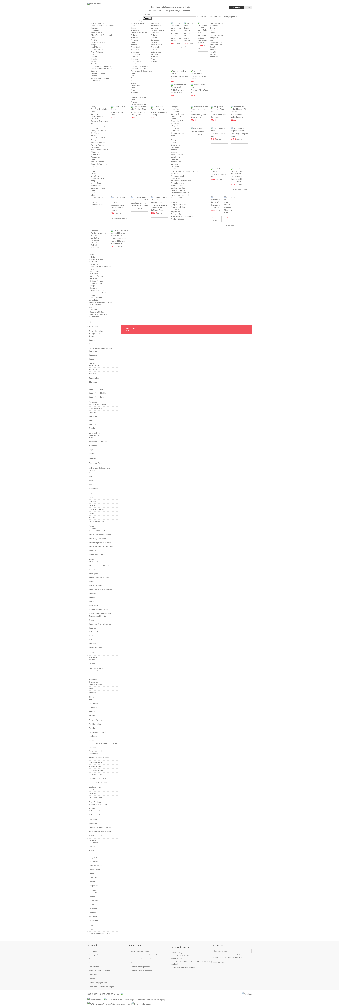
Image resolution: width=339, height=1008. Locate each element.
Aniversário (95, 247)
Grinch (173, 119)
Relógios (174, 202)
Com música (155, 47)
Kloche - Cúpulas (177, 219)
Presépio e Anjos (177, 183)
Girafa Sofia (135, 50)
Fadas (133, 42)
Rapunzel (92, 628)
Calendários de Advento (180, 193)
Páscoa (94, 236)
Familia (133, 73)
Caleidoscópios (176, 157)
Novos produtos (95, 955)
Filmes (93, 140)
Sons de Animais (177, 133)
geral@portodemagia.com (187, 967)
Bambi (93, 159)
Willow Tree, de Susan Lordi (101, 35)
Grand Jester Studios (99, 138)
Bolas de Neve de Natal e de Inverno (185, 171)
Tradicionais (175, 131)
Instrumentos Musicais (98, 404)
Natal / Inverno (96, 47)
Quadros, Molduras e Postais (182, 214)
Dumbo (93, 171)
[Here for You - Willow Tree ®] (199, 72)
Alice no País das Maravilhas (100, 566)
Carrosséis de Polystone (98, 389)
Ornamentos (135, 95)
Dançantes (155, 40)
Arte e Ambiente (97, 52)
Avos (133, 81)
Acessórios (135, 30)
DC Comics (175, 112)
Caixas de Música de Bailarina (102, 26)
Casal (133, 88)
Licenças (94, 57)
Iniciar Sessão (246, 12)
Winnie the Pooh (95, 648)
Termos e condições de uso (101, 69)
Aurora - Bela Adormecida (99, 578)
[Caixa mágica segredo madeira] (239, 129)
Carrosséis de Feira (138, 69)
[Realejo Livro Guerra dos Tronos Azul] (219, 109)
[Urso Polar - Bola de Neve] (219, 170)
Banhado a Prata (95, 463)
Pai (132, 78)
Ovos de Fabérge (157, 30)
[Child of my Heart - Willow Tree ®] (179, 86)
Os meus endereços (138, 963)
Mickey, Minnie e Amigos (98, 610)
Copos (93, 200)
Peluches (174, 159)
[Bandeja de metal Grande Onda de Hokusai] (119, 200)
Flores (133, 100)
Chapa (173, 140)
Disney (93, 38)
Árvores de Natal (177, 176)
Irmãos (133, 83)
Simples (134, 28)
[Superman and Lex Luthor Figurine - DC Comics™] (239, 109)
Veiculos (174, 152)
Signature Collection (138, 97)
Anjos (153, 59)
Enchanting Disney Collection (100, 543)
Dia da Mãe (95, 238)
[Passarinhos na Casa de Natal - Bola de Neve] (203, 28)
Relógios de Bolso (178, 207)
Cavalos (154, 50)
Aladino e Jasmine (98, 143)
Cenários (92, 675)
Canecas (94, 202)
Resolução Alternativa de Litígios (101, 987)
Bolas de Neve (96, 33)
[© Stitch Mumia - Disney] (119, 108)
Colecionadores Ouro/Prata (101, 66)
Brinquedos (95, 45)
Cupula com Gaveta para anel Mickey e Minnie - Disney (118, 241)
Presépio (134, 92)
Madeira (154, 42)
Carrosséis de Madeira (139, 66)
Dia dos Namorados (98, 233)
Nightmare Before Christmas (100, 624)
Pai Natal (174, 174)
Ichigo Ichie (175, 126)
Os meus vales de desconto (141, 971)
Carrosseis (175, 147)
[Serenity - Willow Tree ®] (179, 72)
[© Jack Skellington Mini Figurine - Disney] (139, 108)
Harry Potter (175, 109)
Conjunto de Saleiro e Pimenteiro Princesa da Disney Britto (159, 207)
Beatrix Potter (176, 116)
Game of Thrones (177, 114)
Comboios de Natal (178, 188)
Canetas (92, 847)
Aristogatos (95, 152)
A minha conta (135, 945)
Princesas (135, 40)
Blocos (91, 851)
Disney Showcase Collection (100, 535)
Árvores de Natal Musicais (181, 181)
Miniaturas (95, 30)
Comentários (95, 81)
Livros (133, 26)
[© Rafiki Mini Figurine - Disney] (159, 108)
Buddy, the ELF (177, 121)
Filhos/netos (135, 85)
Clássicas (134, 57)
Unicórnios (135, 52)
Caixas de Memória (138, 104)
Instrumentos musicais (97, 732)
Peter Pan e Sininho (96, 640)
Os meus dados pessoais (140, 967)
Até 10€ (94, 61)
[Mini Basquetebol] (199, 128)
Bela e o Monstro (97, 162)
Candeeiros (175, 209)
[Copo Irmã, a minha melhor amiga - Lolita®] (139, 198)
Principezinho (136, 54)
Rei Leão (92, 636)
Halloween (95, 243)
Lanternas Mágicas (98, 42)
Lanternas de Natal (178, 190)
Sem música (155, 64)
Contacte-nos (94, 967)
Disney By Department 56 (99, 539)
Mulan (93, 193)
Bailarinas (134, 38)
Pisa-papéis (93, 843)
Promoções (93, 951)
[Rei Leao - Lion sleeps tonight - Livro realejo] (176, 27)
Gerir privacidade (217, 962)
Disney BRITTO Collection (99, 531)
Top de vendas (94, 959)
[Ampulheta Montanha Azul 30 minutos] (229, 201)
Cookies (94, 76)
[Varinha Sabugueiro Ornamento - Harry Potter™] (199, 109)
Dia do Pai (95, 240)
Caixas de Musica (97, 21)
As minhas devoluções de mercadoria (145, 955)
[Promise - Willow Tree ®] (199, 86)
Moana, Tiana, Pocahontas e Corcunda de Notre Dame (100, 615)
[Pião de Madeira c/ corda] (219, 129)
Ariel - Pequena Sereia (99, 150)
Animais (134, 45)
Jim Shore (95, 40)
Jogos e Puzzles (177, 155)
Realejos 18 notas (97, 23)
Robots (173, 143)
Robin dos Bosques (96, 632)
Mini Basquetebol (197, 131)
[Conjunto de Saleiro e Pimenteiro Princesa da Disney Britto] (159, 200)
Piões (173, 135)
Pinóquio (174, 138)
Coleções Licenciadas (99, 109)
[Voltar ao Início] (88, 322)
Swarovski (155, 33)
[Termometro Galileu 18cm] (216, 199)
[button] (138, 21)
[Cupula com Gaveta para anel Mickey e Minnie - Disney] (119, 233)
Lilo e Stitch (95, 176)
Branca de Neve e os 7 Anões (100, 590)
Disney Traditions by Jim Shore (101, 547)
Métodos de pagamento (100, 78)
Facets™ (94, 135)
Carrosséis (95, 28)
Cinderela (94, 169)
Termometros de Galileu (180, 200)
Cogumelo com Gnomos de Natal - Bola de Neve (238, 179)
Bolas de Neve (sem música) (182, 217)
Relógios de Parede (178, 205)
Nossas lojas (94, 963)
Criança (154, 38)
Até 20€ (94, 64)
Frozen (93, 174)
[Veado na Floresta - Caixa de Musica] (189, 27)
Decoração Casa (97, 205)
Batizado (94, 245)
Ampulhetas (175, 212)
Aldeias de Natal (177, 186)
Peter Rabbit (135, 47)
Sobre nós (95, 71)
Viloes (93, 195)
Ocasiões (94, 59)
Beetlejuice (175, 124)
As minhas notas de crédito (141, 959)
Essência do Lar (97, 50)
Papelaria (94, 54)
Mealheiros (175, 166)
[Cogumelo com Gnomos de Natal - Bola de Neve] (239, 171)
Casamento (95, 250)
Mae (132, 76)
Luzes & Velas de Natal (180, 195)
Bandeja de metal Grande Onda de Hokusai (117, 207)
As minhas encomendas (140, 951)
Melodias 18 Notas (98, 73)
